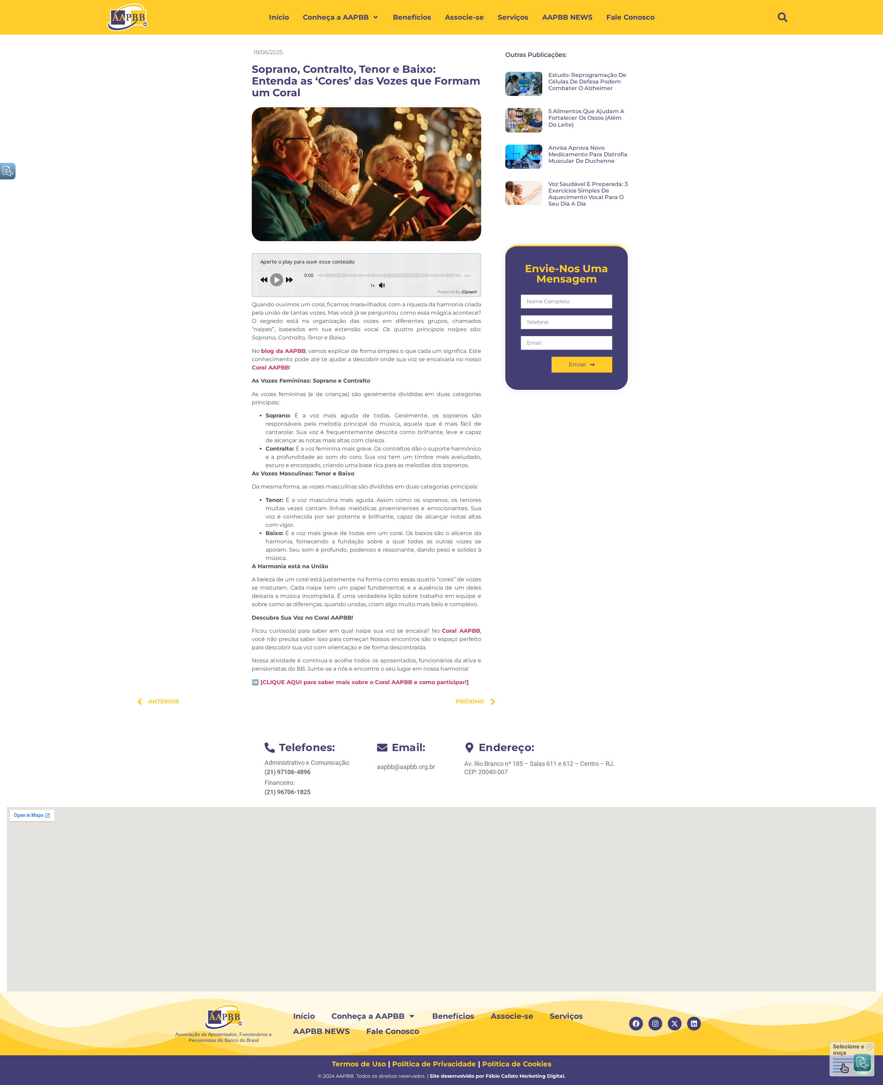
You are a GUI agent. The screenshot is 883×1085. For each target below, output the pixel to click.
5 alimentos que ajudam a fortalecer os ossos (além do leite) (586, 118)
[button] (783, 17)
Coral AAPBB (270, 367)
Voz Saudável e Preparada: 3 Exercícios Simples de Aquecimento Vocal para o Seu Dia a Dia (588, 194)
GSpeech (469, 292)
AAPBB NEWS (567, 17)
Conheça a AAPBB (336, 17)
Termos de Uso (359, 1064)
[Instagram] (655, 1023)
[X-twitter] (675, 1023)
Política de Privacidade (434, 1064)
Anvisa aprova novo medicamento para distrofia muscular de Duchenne (587, 154)
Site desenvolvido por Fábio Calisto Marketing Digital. (497, 1076)
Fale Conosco (630, 17)
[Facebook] (636, 1023)
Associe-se (464, 17)
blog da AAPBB (283, 351)
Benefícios (412, 17)
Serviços (513, 17)
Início (279, 17)
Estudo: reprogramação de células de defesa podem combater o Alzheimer (587, 81)
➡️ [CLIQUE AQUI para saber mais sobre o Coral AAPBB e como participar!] (360, 682)
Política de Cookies (517, 1064)
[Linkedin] (694, 1023)
